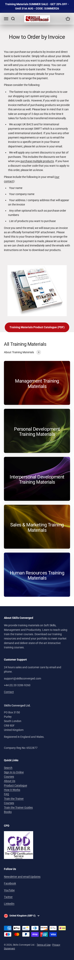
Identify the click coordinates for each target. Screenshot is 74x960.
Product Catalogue (15, 785)
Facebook (10, 883)
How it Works (12, 789)
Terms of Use (44, 944)
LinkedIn (9, 903)
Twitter (8, 897)
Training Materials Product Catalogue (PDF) (37, 327)
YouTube (9, 890)
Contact (9, 691)
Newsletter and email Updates (22, 876)
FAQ (6, 794)
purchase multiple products (37, 161)
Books (8, 811)
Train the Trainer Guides (18, 807)
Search (8, 767)
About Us (9, 780)
